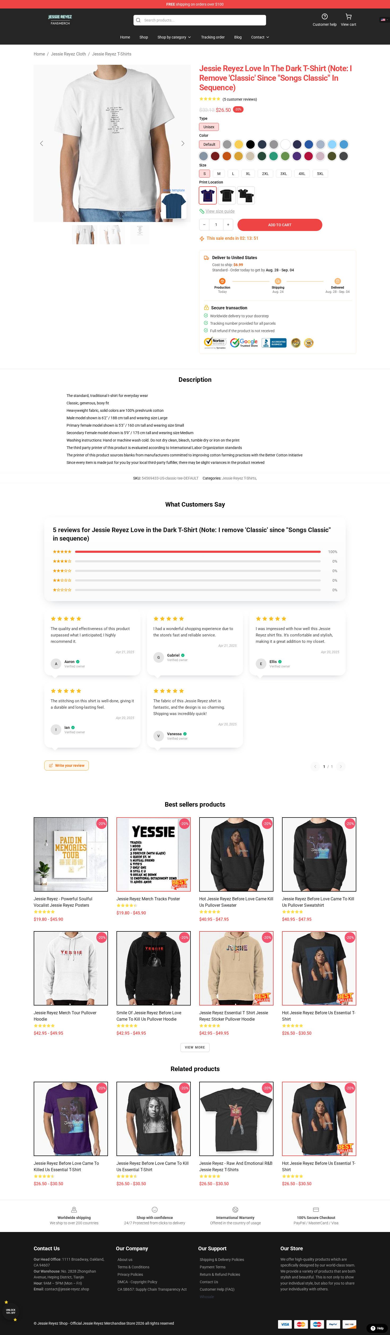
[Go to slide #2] (112, 234)
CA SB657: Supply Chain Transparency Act (152, 1289)
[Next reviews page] (341, 766)
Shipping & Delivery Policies (222, 1259)
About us (125, 1259)
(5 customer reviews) (240, 99)
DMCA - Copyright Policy (137, 1282)
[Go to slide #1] (84, 234)
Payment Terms (213, 1267)
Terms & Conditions (133, 1267)
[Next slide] (182, 143)
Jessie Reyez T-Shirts (111, 54)
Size (202, 165)
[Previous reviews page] (315, 766)
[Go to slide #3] (140, 234)
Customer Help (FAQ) (217, 1289)
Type (203, 118)
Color (203, 135)
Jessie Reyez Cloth (68, 54)
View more (195, 1047)
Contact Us (209, 1282)
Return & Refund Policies (220, 1274)
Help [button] (380, 1328)
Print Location (211, 182)
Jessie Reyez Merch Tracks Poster (148, 898)
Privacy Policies (130, 1274)
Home (39, 54)
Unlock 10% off (10, 1311)
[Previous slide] (41, 143)
